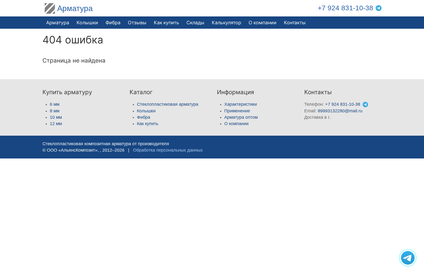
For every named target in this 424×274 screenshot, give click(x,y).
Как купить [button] (166, 23)
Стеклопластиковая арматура (167, 104)
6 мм (54, 104)
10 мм (56, 117)
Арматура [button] (57, 23)
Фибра (113, 23)
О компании (263, 23)
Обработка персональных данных (168, 150)
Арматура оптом (241, 117)
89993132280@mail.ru (340, 110)
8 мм (54, 110)
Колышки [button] (87, 23)
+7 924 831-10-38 (345, 8)
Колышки (146, 110)
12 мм (56, 123)
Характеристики (240, 104)
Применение (237, 110)
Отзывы (137, 23)
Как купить (147, 123)
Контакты (295, 23)
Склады (195, 23)
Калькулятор (226, 23)
